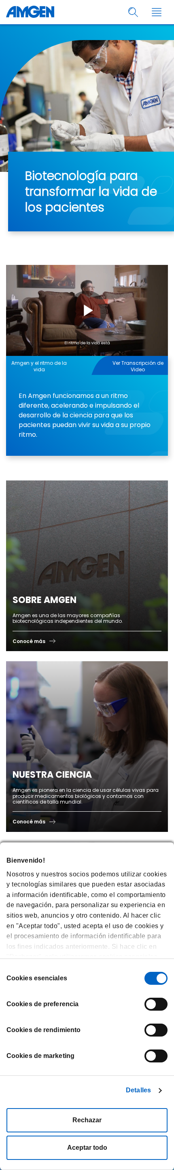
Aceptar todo (87, 1147)
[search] (133, 12)
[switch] (156, 1004)
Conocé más (29, 641)
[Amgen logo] (30, 12)
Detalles (138, 1090)
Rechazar (87, 1120)
